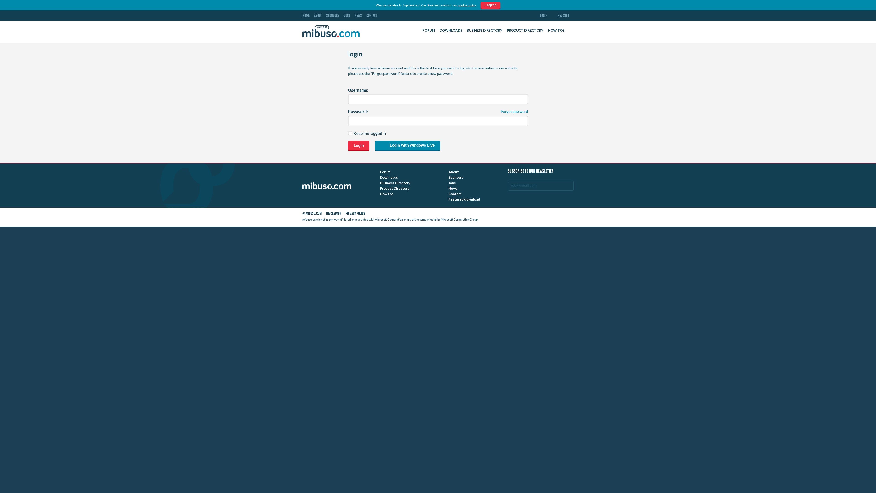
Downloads (451, 30)
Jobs (347, 16)
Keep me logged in (369, 133)
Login (543, 16)
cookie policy (467, 5)
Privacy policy (355, 213)
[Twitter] (538, 214)
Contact (371, 16)
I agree (490, 5)
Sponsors (332, 16)
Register (563, 16)
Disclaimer (333, 213)
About (318, 16)
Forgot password (514, 111)
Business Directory (484, 30)
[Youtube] (530, 214)
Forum (428, 30)
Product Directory (525, 30)
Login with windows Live (411, 145)
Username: (358, 90)
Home (306, 16)
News (358, 16)
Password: (358, 111)
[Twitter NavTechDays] (558, 214)
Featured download (464, 199)
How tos (556, 30)
